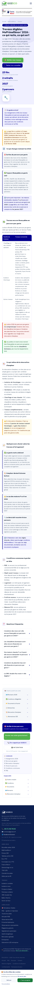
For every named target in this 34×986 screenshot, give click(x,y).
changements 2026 (13, 113)
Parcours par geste (11, 761)
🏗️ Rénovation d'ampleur (17, 712)
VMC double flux (7, 895)
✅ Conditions (17, 783)
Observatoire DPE (7, 919)
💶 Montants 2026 (17, 695)
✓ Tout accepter (25, 980)
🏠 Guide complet (17, 779)
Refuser (9, 980)
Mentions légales (6, 963)
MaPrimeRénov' (12, 21)
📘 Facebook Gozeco (8, 834)
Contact (20, 960)
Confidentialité (6, 967)
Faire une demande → (22, 951)
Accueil (4, 21)
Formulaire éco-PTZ (8, 862)
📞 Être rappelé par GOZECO (17, 743)
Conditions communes (13, 768)
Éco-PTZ (4, 859)
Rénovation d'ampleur (12, 763)
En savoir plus (22, 976)
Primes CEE (5, 853)
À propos (13, 960)
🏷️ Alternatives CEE (17, 716)
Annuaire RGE (6, 916)
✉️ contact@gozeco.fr (9, 832)
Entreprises (5, 939)
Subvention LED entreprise (10, 942)
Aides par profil (6, 876)
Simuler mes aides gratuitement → (16, 736)
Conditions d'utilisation (19, 963)
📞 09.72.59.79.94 (9, 829)
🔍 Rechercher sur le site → (9, 840)
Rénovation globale (8, 937)
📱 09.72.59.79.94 (17, 747)
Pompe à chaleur (7, 889)
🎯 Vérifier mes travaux (13, 60)
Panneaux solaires (7, 892)
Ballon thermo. (6, 898)
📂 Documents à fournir (17, 703)
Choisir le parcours (11, 766)
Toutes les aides (7, 913)
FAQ (16, 124)
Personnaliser (6, 984)
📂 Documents (17, 787)
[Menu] (31, 3)
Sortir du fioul (6, 901)
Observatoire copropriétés (10, 925)
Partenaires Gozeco (16, 967)
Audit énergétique (7, 934)
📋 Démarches (17, 708)
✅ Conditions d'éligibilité (17, 699)
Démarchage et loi (7, 867)
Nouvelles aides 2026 (8, 847)
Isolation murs (6, 886)
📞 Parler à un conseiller (12, 65)
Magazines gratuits (7, 928)
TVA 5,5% (5, 870)
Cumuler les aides (7, 873)
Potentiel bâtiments (8, 922)
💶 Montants (17, 790)
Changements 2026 (12, 759)
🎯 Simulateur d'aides (8, 908)
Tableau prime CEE (7, 856)
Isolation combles (7, 883)
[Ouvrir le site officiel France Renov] (17, 12)
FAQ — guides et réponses (10, 911)
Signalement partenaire (9, 931)
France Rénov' (6, 864)
